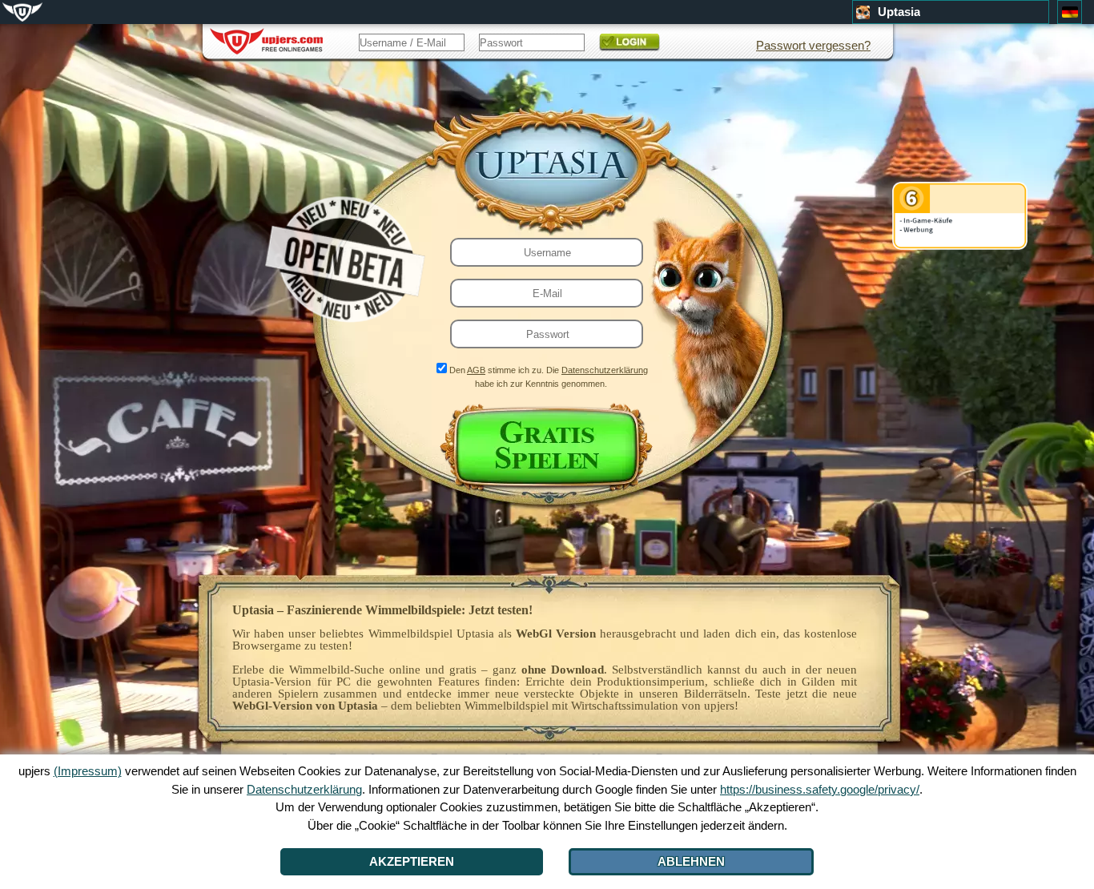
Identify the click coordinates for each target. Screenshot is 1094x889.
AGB (476, 370)
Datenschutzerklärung (604, 370)
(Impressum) (88, 771)
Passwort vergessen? (813, 45)
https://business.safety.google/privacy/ (819, 789)
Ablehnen (691, 861)
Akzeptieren (411, 861)
